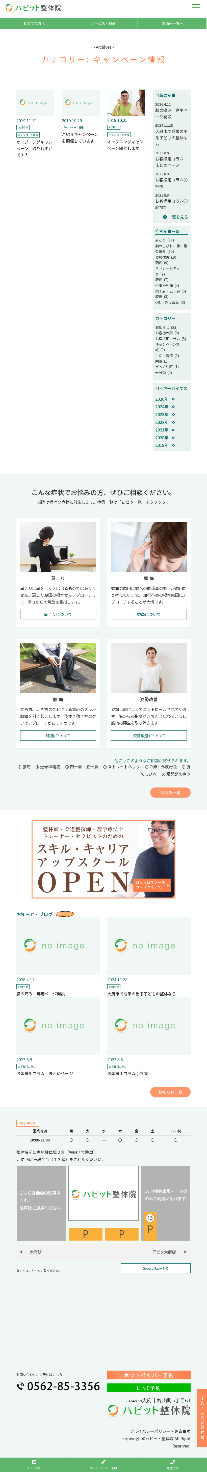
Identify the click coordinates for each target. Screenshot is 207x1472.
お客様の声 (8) (167, 332)
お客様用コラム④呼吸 (127, 1073)
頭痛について (149, 614)
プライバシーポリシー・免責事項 (160, 1431)
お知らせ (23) (166, 327)
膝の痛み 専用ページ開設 (40, 994)
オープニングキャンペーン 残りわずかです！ (34, 148)
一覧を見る (177, 217)
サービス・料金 (103, 23)
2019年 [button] (163, 445)
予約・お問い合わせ (202, 1418)
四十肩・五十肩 (83, 767)
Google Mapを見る (156, 1268)
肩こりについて (58, 614)
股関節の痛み (178, 774)
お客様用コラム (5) (170, 338)
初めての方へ (34, 23)
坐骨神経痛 (49, 767)
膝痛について (58, 735)
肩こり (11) (164, 239)
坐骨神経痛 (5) (167, 285)
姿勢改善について (149, 735)
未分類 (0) (163, 372)
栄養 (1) (161, 361)
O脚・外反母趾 (163, 767)
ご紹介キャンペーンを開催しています (80, 137)
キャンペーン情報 (28, 135)
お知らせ (23, 127)
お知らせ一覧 (170, 1092)
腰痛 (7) (161, 279)
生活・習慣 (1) (167, 355)
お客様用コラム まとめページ (171, 162)
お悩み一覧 (171, 23)
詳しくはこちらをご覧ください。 (39, 1270)
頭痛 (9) (161, 262)
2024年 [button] (163, 406)
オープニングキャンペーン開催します (125, 145)
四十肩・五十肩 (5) (170, 290)
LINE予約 (149, 1388)
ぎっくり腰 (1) (167, 366)
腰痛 (26, 767)
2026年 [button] (163, 399)
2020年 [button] (163, 437)
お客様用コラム (27, 1066)
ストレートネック (123, 767)
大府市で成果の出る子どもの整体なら (171, 137)
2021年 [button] (163, 430)
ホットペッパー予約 (149, 1375)
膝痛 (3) (161, 296)
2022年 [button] (163, 422)
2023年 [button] (163, 414)
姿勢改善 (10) (166, 257)
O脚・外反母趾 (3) (170, 302)
